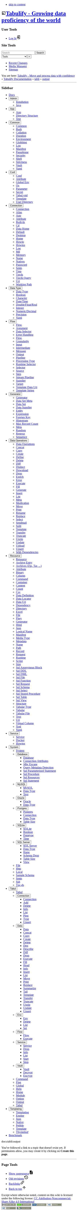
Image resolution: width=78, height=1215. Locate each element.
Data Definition (25, 595)
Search (40, 52)
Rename (20, 512)
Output (20, 354)
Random (21, 430)
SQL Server (23, 842)
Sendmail (21, 522)
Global (20, 1085)
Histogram (22, 420)
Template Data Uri (26, 387)
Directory (21, 608)
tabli (36, 79)
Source (20, 370)
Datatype (28, 835)
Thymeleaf (22, 1132)
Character (21, 298)
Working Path (24, 284)
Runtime (21, 657)
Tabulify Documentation (18, 79)
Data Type (15, 288)
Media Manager (18, 66)
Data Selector (23, 331)
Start (25, 1058)
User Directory (24, 201)
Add (25, 902)
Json (18, 628)
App (12, 108)
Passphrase (22, 152)
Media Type (23, 638)
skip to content (17, 4)
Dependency (23, 605)
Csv (18, 592)
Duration (21, 135)
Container (21, 582)
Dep (25, 945)
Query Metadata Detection (38, 767)
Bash (19, 129)
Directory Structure (27, 115)
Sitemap (13, 69)
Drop (19, 473)
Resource (15, 555)
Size (18, 664)
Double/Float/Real (26, 304)
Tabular (20, 710)
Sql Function (23, 680)
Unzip (19, 539)
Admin (13, 98)
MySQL (21, 784)
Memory (21, 254)
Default (20, 232)
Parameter (21, 188)
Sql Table (21, 697)
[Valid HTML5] (54, 1205)
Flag (18, 1082)
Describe (28, 949)
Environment (23, 139)
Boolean (21, 294)
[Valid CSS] (8, 1208)
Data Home (22, 228)
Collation (21, 132)
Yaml (19, 168)
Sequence (21, 436)
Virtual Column (25, 723)
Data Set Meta (24, 400)
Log (18, 145)
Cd (17, 225)
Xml (18, 726)
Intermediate (23, 347)
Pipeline (20, 357)
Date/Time (22, 301)
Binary (20, 572)
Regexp (20, 433)
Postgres (22, 808)
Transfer (20, 532)
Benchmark (15, 1135)
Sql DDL (21, 670)
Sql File (20, 677)
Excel (19, 611)
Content (20, 585)
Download (22, 470)
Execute (20, 483)
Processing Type (25, 360)
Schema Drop (31, 855)
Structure (21, 703)
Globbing (21, 142)
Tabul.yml (22, 195)
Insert (19, 493)
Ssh (18, 881)
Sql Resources (31, 777)
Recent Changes (18, 62)
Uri (18, 281)
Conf (12, 172)
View (26, 862)
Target (19, 383)
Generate (21, 489)
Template (21, 198)
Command (22, 579)
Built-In (20, 222)
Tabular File (23, 713)
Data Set (21, 404)
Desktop (21, 235)
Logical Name (24, 631)
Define (20, 457)
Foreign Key (23, 417)
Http (18, 868)
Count (19, 588)
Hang (26, 852)
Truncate (21, 535)
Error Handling (24, 334)
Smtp (19, 268)
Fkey (19, 618)
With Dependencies (27, 552)
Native (20, 1122)
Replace (20, 516)
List (18, 496)
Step (18, 374)
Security (20, 155)
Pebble (20, 1125)
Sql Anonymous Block (29, 667)
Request (20, 654)
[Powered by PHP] (39, 1205)
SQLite (21, 825)
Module (20, 1095)
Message (21, 351)
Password (21, 264)
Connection (16, 205)
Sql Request (23, 683)
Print (18, 509)
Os (17, 185)
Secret (19, 192)
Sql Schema (23, 687)
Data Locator (23, 598)
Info (25, 909)
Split (18, 526)
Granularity (22, 341)
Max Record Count (27, 423)
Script (19, 661)
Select (19, 519)
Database (22, 754)
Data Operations (18, 440)
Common (15, 122)
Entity (19, 410)
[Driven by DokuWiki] (24, 1208)
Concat (20, 447)
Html (19, 624)
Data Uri (21, 601)
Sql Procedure (31, 774)
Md (18, 251)
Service (14, 733)
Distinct (20, 467)
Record (20, 651)
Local (19, 871)
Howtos (20, 245)
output (46, 79)
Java (18, 105)
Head (26, 965)
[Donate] (24, 1205)
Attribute (21, 179)
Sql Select (21, 690)
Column (20, 575)
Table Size (29, 821)
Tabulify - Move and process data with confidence (46, 75)
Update (20, 542)
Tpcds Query (23, 277)
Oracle (20, 798)
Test (18, 118)
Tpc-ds (20, 885)
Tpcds (19, 274)
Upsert (20, 548)
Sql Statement (31, 780)
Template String (25, 390)
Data (19, 925)
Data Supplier (24, 407)
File (18, 615)
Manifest (21, 148)
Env (19, 1015)
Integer (20, 307)
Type (26, 918)
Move (19, 506)
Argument (22, 328)
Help (19, 1088)
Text (18, 716)
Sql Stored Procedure (28, 693)
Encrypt (27, 1075)
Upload (20, 545)
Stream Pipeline (25, 377)
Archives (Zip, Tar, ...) (29, 565)
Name (19, 258)
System (14, 747)
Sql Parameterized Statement (39, 770)
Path (18, 647)
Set (25, 1028)
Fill (18, 486)
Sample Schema (25, 875)
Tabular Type (23, 706)
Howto (20, 241)
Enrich (20, 476)
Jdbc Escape (30, 764)
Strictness (21, 162)
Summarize (29, 988)
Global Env (22, 182)
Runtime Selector (26, 364)
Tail (25, 991)
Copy (19, 450)
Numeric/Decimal (26, 311)
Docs (12, 94)
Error (19, 480)
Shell (19, 158)
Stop (25, 1062)
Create (19, 453)
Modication (22, 503)
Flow (12, 321)
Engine (20, 1115)
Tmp (18, 271)
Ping (25, 915)
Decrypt (27, 1072)
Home (19, 238)
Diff (18, 463)
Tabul (13, 888)
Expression (22, 414)
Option (20, 1098)
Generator (15, 394)
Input (19, 344)
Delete (19, 460)
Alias (19, 212)
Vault (19, 165)
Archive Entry (24, 562)
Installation (22, 101)
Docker (20, 740)
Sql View (21, 700)
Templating (16, 1109)
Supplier (21, 380)
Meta (19, 427)
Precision (21, 314)
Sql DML (21, 674)
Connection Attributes (35, 761)
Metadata (21, 641)
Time (26, 838)
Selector (20, 367)
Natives (20, 261)
